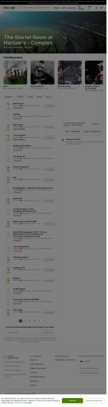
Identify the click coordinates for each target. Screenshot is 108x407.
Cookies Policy (19, 403)
